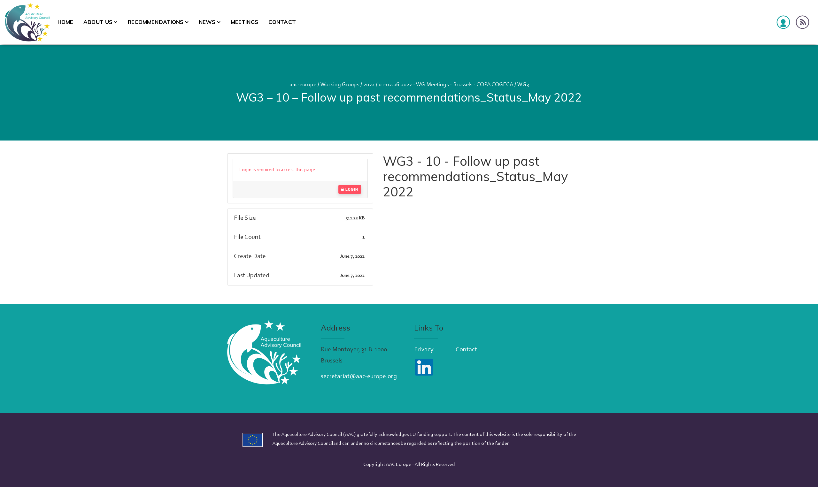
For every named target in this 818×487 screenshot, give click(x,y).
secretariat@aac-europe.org (359, 376)
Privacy (424, 349)
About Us (97, 22)
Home (65, 22)
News (207, 22)
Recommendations (156, 22)
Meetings (244, 22)
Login (351, 189)
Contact (282, 22)
